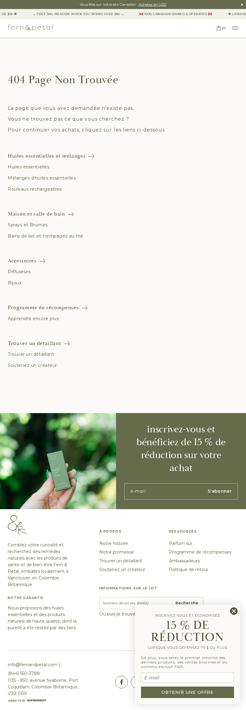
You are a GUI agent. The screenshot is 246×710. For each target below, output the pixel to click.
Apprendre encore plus (33, 318)
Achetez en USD (152, 4)
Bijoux (14, 283)
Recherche (187, 603)
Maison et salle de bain (36, 213)
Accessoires (22, 260)
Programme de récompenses (43, 307)
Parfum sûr (180, 543)
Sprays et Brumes (28, 225)
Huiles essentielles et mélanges (47, 156)
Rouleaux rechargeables (35, 189)
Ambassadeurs (184, 560)
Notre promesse (116, 552)
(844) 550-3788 (24, 673)
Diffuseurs (19, 271)
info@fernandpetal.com (32, 664)
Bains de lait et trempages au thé (45, 236)
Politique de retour (188, 569)
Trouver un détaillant (34, 343)
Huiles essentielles (28, 167)
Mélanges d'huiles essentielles (42, 178)
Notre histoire (113, 543)
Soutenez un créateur (32, 365)
